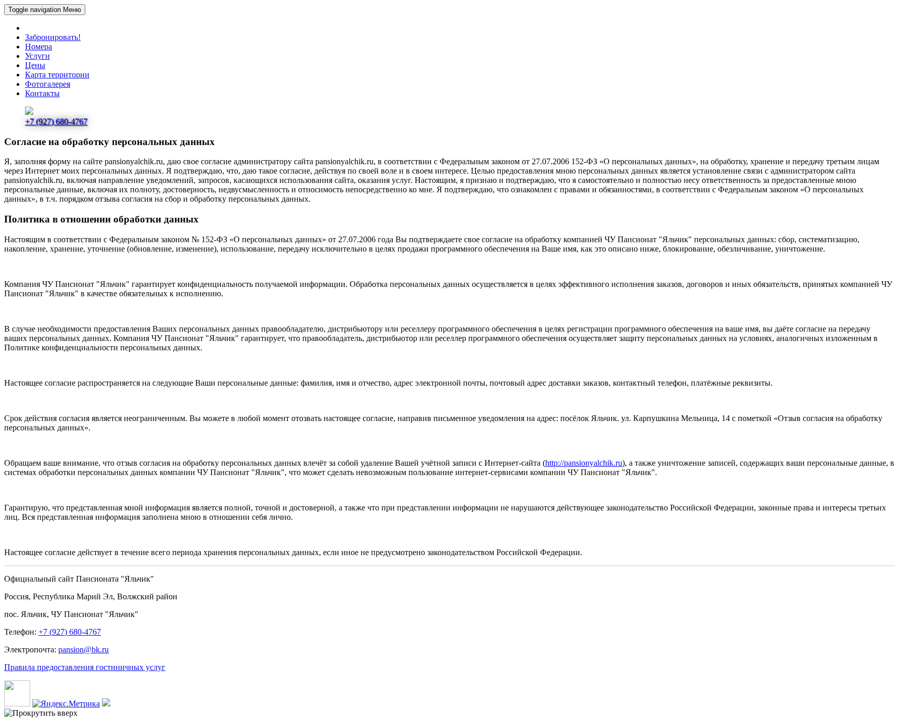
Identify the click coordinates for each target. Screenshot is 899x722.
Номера (38, 46)
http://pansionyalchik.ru (583, 462)
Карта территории (57, 74)
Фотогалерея (47, 84)
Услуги (37, 55)
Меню (44, 10)
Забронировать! (53, 37)
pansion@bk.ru (83, 649)
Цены (35, 65)
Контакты (42, 93)
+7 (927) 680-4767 (69, 631)
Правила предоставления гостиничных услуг (84, 667)
